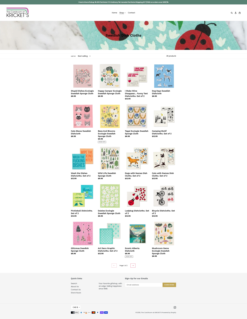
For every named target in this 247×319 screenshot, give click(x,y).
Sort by (73, 56)
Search (74, 283)
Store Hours (76, 293)
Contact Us (76, 289)
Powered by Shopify (169, 312)
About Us (75, 286)
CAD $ (75, 307)
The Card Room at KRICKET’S (151, 312)
